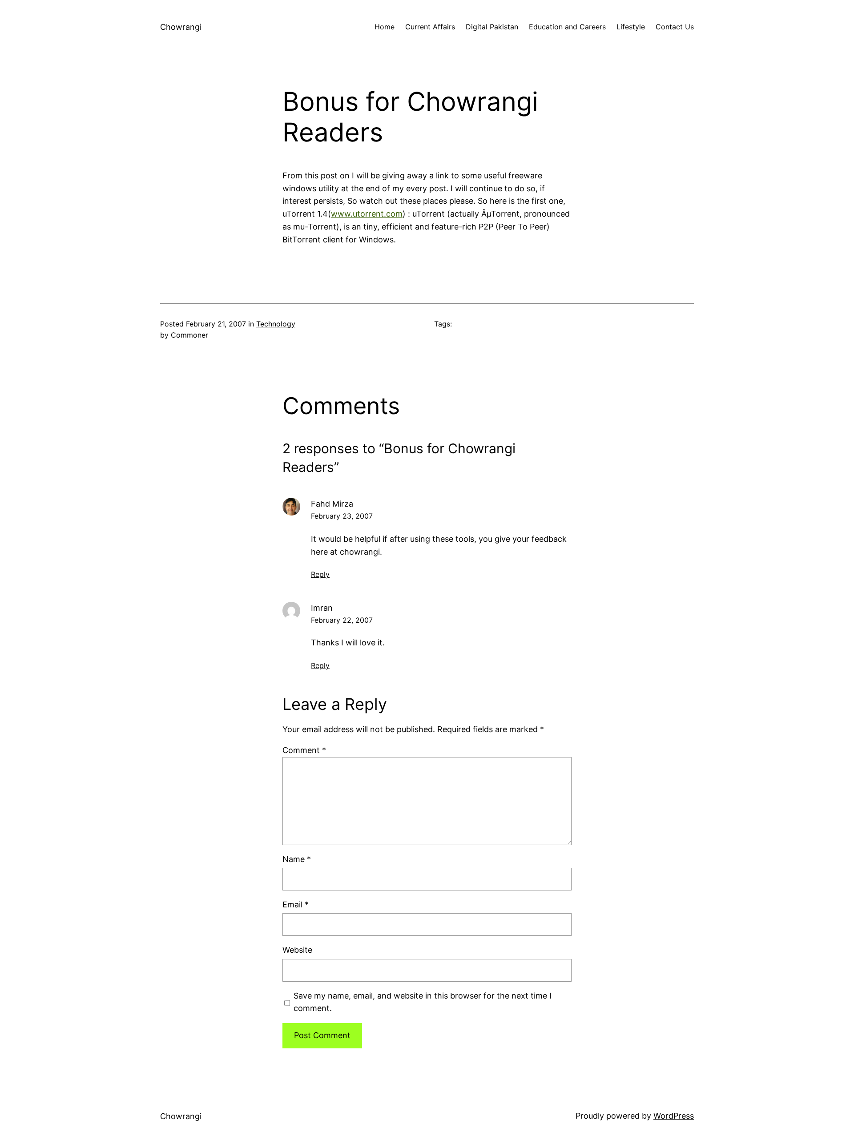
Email (295, 904)
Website (297, 950)
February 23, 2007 (342, 516)
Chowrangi (180, 27)
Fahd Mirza (332, 503)
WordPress (673, 1115)
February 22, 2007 (342, 620)
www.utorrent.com (367, 213)
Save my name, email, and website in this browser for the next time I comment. (423, 1002)
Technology (275, 323)
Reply (320, 574)
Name (296, 859)
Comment (304, 750)
